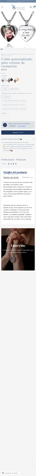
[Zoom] (33, 14)
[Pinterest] (11, 164)
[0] (33, 7)
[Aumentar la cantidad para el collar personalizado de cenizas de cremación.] (8, 117)
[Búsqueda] (30, 7)
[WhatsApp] (13, 164)
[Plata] (4, 80)
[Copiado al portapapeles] (16, 164)
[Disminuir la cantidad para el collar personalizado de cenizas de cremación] (2, 117)
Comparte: (4, 163)
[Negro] (10, 80)
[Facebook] (9, 164)
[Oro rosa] (16, 80)
